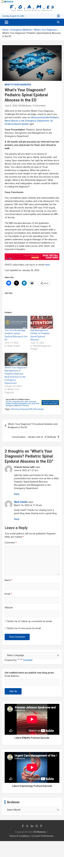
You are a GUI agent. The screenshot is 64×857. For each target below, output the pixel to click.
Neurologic (39, 409)
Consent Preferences (42, 836)
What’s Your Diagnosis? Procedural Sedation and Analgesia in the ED (32, 426)
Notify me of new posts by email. (24, 628)
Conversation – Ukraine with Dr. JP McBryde (34, 437)
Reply (16, 494)
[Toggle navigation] (6, 22)
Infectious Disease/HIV (21, 409)
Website (9, 607)
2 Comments (39, 105)
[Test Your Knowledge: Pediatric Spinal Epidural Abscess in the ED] (16, 322)
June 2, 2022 (11, 105)
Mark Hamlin (21, 502)
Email (8, 593)
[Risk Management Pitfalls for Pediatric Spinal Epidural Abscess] (41, 322)
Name (8, 580)
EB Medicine (25, 105)
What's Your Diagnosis (18, 84)
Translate (27, 660)
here (47, 264)
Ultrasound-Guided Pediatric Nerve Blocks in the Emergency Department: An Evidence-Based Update (32, 120)
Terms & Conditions (19, 836)
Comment (11, 542)
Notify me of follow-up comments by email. (29, 621)
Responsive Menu (58, 16)
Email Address (12, 676)
